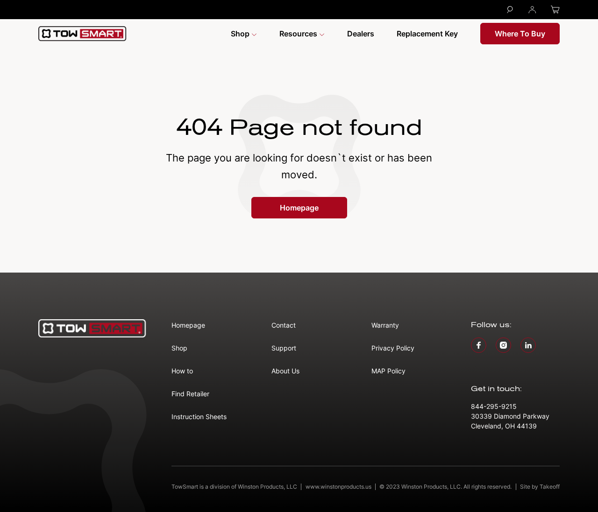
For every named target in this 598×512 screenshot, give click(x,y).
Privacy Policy (392, 348)
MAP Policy (388, 371)
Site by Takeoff (540, 486)
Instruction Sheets (199, 417)
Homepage (299, 207)
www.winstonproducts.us (338, 486)
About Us (285, 371)
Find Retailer (190, 394)
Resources (299, 33)
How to (182, 371)
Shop (241, 33)
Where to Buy (520, 33)
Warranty (385, 325)
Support (283, 348)
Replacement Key (427, 33)
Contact (283, 325)
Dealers (360, 33)
